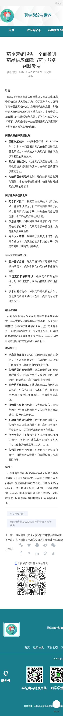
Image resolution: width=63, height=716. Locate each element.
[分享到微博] (45, 545)
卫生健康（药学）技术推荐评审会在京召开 (39, 535)
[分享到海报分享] (53, 553)
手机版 (58, 3)
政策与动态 (34, 30)
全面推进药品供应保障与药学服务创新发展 (30, 523)
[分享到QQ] (37, 545)
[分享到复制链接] (21, 545)
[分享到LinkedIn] (37, 553)
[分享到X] (29, 553)
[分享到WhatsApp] (45, 553)
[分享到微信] (53, 545)
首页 (11, 30)
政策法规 (38, 647)
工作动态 (52, 647)
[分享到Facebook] (21, 553)
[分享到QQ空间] (29, 545)
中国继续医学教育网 (43, 706)
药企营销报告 (17, 513)
